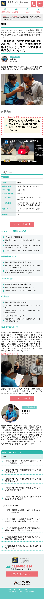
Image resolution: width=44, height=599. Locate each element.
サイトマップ (28, 589)
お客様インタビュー (10, 506)
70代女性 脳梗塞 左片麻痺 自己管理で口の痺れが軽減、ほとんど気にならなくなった (22, 529)
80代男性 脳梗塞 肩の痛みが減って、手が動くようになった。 (22, 547)
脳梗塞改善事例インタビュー (12, 354)
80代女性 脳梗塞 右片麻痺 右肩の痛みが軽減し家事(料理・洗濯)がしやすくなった (22, 538)
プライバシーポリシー (13, 589)
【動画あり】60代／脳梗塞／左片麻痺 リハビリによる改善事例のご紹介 (22, 462)
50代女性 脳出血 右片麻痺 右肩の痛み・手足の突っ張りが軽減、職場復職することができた (22, 520)
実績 (4, 456)
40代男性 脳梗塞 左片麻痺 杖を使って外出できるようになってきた (22, 511)
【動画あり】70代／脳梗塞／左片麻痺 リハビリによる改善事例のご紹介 (22, 498)
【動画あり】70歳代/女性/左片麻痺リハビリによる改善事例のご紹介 (22, 471)
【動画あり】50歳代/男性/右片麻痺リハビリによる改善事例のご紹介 (22, 480)
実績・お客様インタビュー (12, 452)
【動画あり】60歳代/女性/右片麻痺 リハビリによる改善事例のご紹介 (22, 489)
